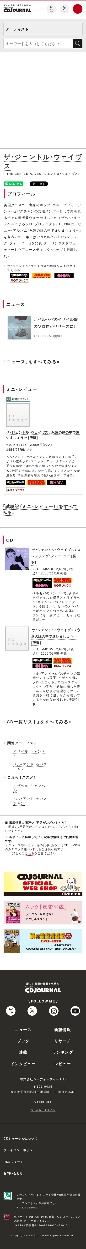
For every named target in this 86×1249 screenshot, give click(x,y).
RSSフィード (14, 1161)
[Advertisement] (43, 101)
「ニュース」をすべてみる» (31, 361)
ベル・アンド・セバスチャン (30, 766)
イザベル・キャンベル (29, 753)
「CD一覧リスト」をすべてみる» (37, 721)
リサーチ (62, 1041)
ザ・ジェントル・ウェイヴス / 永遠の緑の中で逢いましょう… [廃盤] (56, 636)
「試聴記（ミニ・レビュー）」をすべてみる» (40, 509)
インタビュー (23, 1063)
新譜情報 (62, 1029)
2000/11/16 (50, 573)
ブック (23, 1041)
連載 (23, 1052)
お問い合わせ (13, 1173)
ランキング (62, 1052)
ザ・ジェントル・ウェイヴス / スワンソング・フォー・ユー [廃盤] (56, 556)
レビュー (62, 1063)
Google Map (43, 1101)
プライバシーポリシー (20, 1150)
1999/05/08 (15, 449)
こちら (61, 826)
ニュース (23, 1029)
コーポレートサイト (43, 1110)
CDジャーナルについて (21, 1138)
